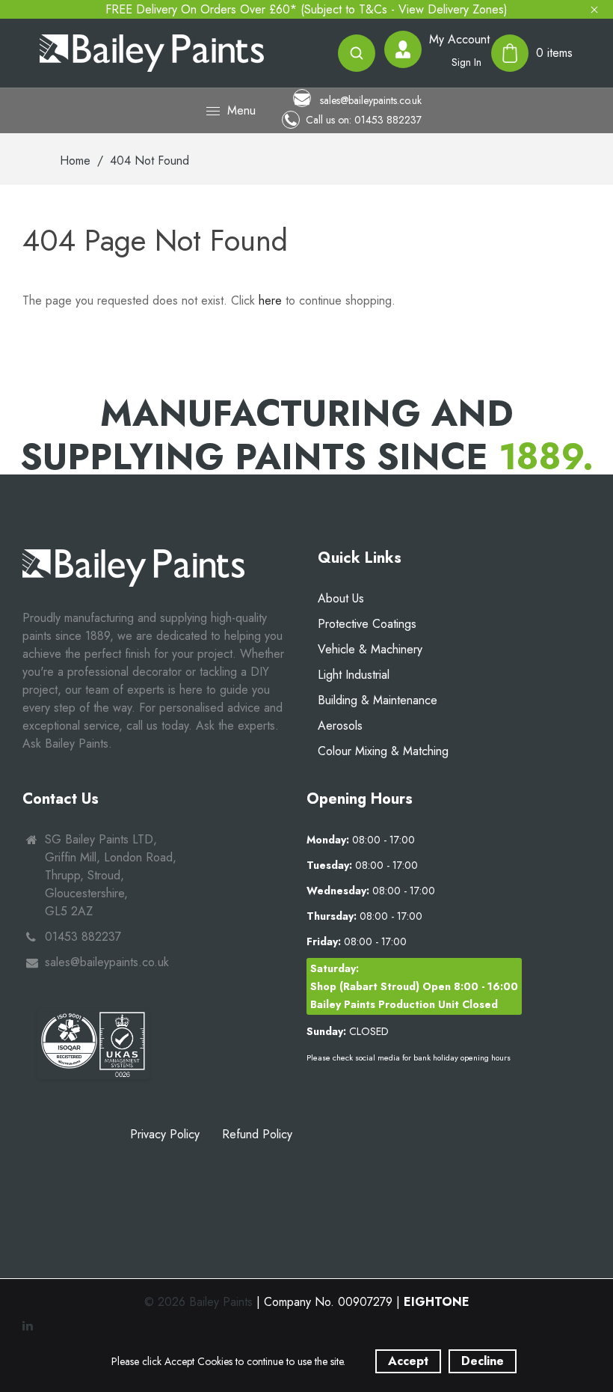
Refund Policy (257, 1134)
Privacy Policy (165, 1134)
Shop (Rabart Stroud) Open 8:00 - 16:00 (414, 986)
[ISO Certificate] (93, 1044)
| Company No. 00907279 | (362, 1301)
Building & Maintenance (377, 700)
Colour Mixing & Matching (383, 751)
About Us (341, 598)
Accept (408, 1361)
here (270, 300)
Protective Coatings (367, 623)
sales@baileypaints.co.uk (369, 100)
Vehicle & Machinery (370, 649)
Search (356, 53)
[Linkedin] (29, 1325)
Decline (482, 1361)
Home (75, 160)
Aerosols (340, 725)
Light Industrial (353, 674)
